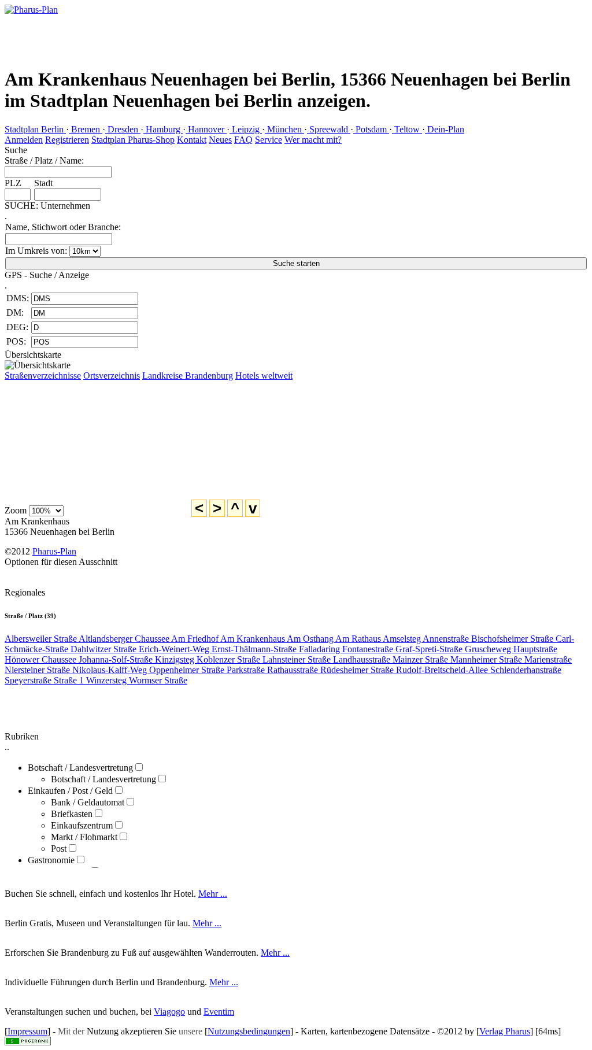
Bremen (85, 129)
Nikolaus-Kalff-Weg (110, 670)
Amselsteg (403, 639)
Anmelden (24, 140)
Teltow (407, 129)
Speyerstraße (29, 680)
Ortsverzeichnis (111, 375)
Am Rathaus (359, 639)
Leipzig (246, 129)
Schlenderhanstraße (525, 670)
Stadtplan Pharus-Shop (133, 140)
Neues (220, 140)
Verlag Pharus (504, 1031)
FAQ (243, 140)
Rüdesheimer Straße (358, 670)
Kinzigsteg (176, 659)
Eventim (219, 1011)
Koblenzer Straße (229, 659)
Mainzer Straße (421, 659)
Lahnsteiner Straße (297, 659)
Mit (64, 1031)
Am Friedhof (195, 639)
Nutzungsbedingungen (249, 1031)
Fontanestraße (368, 649)
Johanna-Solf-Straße (117, 659)
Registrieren (67, 140)
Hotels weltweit (264, 375)
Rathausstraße (293, 670)
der (78, 1031)
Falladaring (320, 649)
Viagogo (169, 1011)
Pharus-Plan (54, 551)
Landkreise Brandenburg (187, 375)
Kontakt (191, 140)
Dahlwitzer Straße (105, 649)
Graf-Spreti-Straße (430, 649)
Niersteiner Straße (38, 670)
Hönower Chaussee (42, 659)
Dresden (122, 129)
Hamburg (163, 129)
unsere (190, 1031)
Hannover (206, 129)
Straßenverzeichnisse (43, 375)
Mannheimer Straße (487, 659)
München (284, 129)
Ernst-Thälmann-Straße (255, 649)
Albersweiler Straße (42, 639)
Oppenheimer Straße (188, 670)
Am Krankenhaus (253, 639)
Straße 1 (70, 680)
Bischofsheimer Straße (513, 639)
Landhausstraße (363, 659)
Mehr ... (212, 894)
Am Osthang (311, 639)
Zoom (16, 510)
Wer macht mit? (313, 140)
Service (268, 140)
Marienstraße (548, 659)
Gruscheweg (489, 649)
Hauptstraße (535, 649)
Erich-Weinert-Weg (175, 649)
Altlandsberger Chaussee (125, 639)
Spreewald (328, 129)
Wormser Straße (158, 680)
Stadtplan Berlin (35, 129)
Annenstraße (447, 639)
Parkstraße (247, 670)
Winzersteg (107, 680)
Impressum (27, 1031)
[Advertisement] (508, 72)
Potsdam (371, 129)
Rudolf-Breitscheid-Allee (443, 670)
